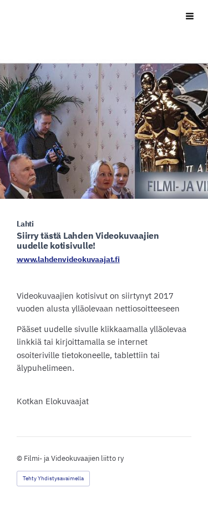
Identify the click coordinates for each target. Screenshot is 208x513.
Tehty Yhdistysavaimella (53, 478)
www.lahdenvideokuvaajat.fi (68, 259)
